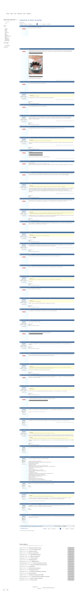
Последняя (72, 528)
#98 (20, 254)
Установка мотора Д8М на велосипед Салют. (38, 564)
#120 (20, 514)
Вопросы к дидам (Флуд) (33, 552)
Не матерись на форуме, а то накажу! (34, 103)
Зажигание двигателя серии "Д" (37, 526)
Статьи (6, 31)
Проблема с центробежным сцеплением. (38, 571)
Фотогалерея (7, 32)
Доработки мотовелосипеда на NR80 (36, 574)
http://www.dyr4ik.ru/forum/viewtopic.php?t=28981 (46, 376)
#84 (20, 92)
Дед (21, 551)
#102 (20, 298)
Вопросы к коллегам (33, 551)
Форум (11, 13)
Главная (10, 16)
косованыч (24, 409)
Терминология (7, 38)
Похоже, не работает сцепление (36, 578)
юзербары (30, 486)
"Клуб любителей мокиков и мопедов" (48, 587)
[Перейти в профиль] (24, 95)
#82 (20, 48)
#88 (20, 137)
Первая (49, 528)
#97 (20, 243)
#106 (20, 342)
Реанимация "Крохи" (33, 559)
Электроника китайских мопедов (35, 547)
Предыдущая (53, 528)
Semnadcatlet (7, 45)
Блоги (15, 13)
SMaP (22, 574)
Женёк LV (24, 458)
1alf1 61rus (24, 94)
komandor (22, 571)
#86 (20, 115)
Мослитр (22, 578)
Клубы (24, 13)
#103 (20, 309)
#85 (20, 104)
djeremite (22, 549)
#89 (20, 150)
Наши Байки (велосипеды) (35, 554)
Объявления (19, 13)
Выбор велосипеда (32, 573)
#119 (20, 503)
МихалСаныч (23, 561)
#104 (20, 320)
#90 (20, 161)
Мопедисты (29, 13)
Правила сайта (7, 40)
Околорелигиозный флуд (33, 569)
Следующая (67, 528)
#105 (20, 331)
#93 (20, 198)
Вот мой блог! (31, 101)
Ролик (22, 566)
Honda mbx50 (32, 566)
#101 (20, 287)
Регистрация (7, 21)
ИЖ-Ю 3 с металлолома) (35, 556)
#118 (20, 492)
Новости (6, 29)
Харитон (22, 564)
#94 (20, 209)
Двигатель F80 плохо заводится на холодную (40, 576)
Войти (6, 23)
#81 (20, 26)
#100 (20, 276)
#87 (20, 126)
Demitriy (23, 420)
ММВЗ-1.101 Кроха (35, 561)
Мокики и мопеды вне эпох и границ (24, 16)
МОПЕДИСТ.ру (35, 586)
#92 (20, 183)
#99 (20, 265)
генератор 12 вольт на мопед (45, 16)
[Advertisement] (47, 42)
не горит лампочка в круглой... (26, 526)
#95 (20, 221)
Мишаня (23, 483)
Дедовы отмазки (34, 579)
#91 (20, 172)
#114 (20, 429)
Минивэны (39, 588)
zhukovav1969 (23, 576)
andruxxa (22, 554)
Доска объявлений (8, 36)
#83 (20, 81)
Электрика (36, 16)
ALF (21, 547)
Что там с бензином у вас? (36, 549)
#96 (20, 232)
